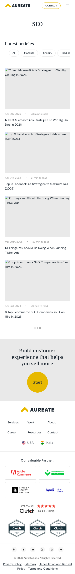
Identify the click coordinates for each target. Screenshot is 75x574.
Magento (29, 53)
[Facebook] (23, 549)
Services (13, 422)
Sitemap (30, 564)
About (52, 422)
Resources (34, 432)
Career (12, 432)
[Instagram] (51, 549)
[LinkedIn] (14, 549)
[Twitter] (42, 549)
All (13, 53)
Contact (51, 5)
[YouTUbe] (32, 549)
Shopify (47, 53)
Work (31, 422)
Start (37, 382)
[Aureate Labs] (17, 5)
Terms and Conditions (43, 568)
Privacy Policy (12, 564)
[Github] (61, 549)
